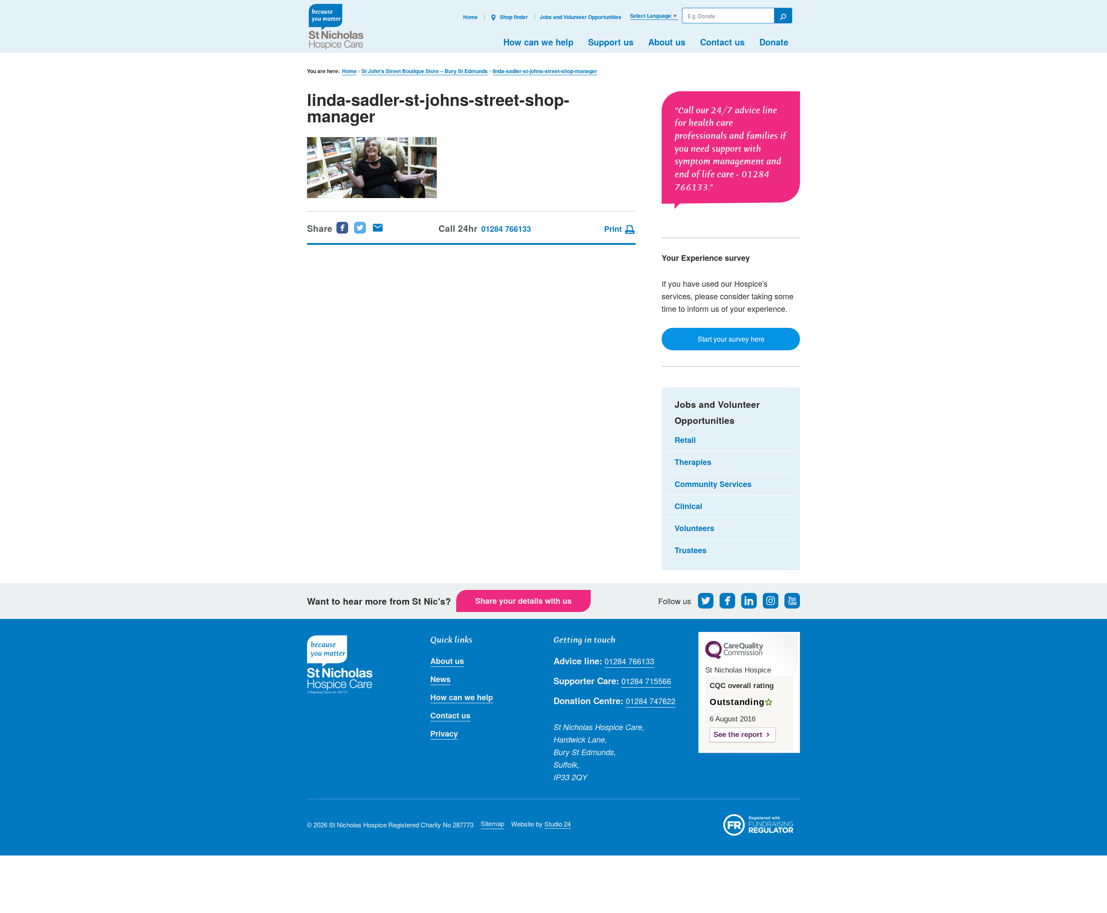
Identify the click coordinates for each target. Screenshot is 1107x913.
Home (470, 17)
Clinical (688, 506)
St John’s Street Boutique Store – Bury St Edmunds (425, 71)
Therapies (693, 462)
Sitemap (492, 823)
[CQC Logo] (734, 657)
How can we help (538, 41)
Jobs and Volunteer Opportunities (580, 17)
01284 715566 (646, 680)
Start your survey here (731, 339)
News (440, 679)
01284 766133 (506, 228)
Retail (685, 439)
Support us (610, 41)
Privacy (444, 733)
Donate (773, 41)
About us (666, 41)
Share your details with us (523, 600)
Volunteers (694, 528)
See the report (737, 734)
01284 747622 (650, 700)
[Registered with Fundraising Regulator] (758, 825)
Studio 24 (557, 823)
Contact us (722, 41)
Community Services (713, 484)
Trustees (691, 550)
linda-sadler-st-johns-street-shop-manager (545, 71)
